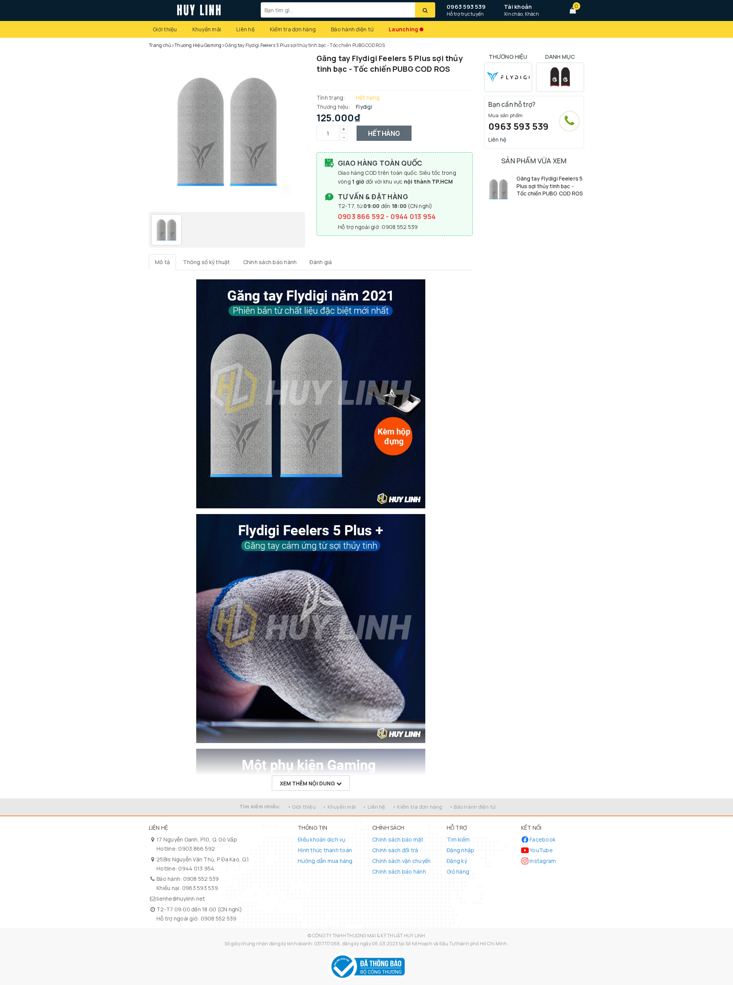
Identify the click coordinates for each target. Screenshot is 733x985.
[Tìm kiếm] (425, 10)
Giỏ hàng (458, 871)
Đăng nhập (460, 850)
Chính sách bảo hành (399, 871)
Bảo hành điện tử (352, 29)
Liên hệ (245, 29)
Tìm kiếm (458, 839)
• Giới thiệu (301, 806)
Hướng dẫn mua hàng (325, 860)
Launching (403, 29)
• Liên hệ (374, 806)
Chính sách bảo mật (398, 839)
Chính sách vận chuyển (401, 860)
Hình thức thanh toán (325, 850)
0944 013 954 (413, 216)
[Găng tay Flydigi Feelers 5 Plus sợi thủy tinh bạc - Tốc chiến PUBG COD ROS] (498, 189)
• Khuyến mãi (339, 806)
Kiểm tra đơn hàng (293, 29)
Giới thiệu (165, 29)
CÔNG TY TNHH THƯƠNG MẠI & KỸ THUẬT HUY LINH (368, 935)
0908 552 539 (201, 878)
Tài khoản (518, 7)
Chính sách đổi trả (395, 850)
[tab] (162, 262)
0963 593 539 (466, 7)
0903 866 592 (362, 216)
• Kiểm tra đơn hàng (417, 806)
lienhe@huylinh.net (181, 898)
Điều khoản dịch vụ (322, 839)
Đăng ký (457, 860)
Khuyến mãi (206, 29)
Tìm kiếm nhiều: (260, 806)
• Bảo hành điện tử (472, 806)
